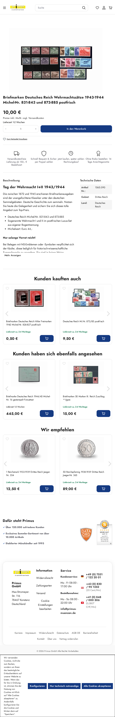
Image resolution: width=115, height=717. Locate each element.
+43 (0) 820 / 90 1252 (94, 585)
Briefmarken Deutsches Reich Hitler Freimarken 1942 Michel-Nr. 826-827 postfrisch (29, 323)
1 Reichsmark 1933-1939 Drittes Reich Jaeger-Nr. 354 (28, 473)
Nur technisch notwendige (64, 686)
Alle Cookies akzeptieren (97, 686)
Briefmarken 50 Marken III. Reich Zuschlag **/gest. (84, 398)
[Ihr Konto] (104, 8)
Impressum (30, 633)
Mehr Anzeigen (12, 255)
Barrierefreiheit (90, 633)
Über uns (51, 639)
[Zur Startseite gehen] (21, 7)
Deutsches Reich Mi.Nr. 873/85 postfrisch (83, 321)
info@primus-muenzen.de (68, 611)
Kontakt (40, 639)
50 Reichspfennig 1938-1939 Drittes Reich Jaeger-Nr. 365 (83, 473)
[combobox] (58, 7)
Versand (40, 593)
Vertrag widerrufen (68, 639)
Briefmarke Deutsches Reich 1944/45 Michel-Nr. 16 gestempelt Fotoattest (28, 398)
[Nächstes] (108, 314)
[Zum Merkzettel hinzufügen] (7, 288)
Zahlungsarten (44, 586)
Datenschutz (63, 633)
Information (44, 570)
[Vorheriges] (6, 314)
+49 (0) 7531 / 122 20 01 (94, 576)
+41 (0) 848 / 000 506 (93, 599)
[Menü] (5, 8)
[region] (57, 60)
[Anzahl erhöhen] (35, 128)
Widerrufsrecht (44, 578)
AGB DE (76, 633)
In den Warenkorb (76, 129)
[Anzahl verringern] (5, 128)
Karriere (18, 633)
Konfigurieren (37, 686)
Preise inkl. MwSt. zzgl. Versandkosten (23, 118)
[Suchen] (84, 7)
